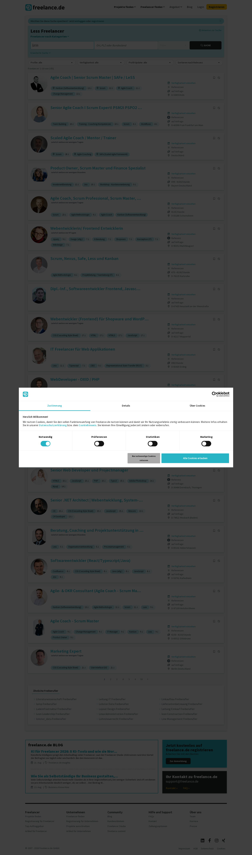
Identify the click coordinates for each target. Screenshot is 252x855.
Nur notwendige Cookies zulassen (144, 458)
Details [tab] (126, 405)
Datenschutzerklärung (53, 425)
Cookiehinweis (88, 425)
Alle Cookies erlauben (195, 458)
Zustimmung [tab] (54, 405)
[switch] (100, 444)
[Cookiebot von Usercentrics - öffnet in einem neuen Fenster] (214, 394)
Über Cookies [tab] (197, 405)
